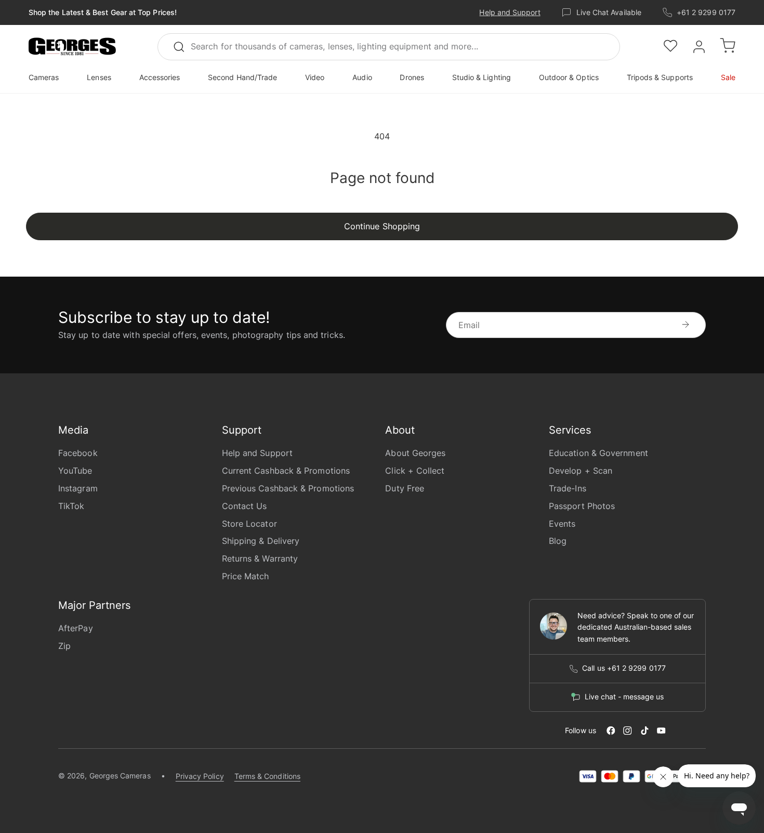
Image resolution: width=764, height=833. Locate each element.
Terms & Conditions (267, 776)
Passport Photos (582, 506)
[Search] (183, 46)
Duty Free (404, 488)
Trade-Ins (567, 488)
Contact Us (244, 506)
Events (562, 523)
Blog (558, 541)
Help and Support (509, 12)
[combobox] (388, 46)
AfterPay (75, 628)
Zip (64, 646)
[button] (72, 46)
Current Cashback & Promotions (286, 470)
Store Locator (249, 523)
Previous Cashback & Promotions (288, 488)
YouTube (75, 470)
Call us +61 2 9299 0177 (624, 668)
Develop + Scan (580, 470)
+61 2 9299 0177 (706, 12)
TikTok (71, 506)
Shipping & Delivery (261, 541)
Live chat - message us (624, 697)
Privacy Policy (200, 776)
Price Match (245, 576)
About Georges (415, 453)
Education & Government (598, 453)
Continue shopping (382, 226)
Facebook (78, 453)
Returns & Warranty (260, 558)
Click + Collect (414, 470)
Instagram (78, 488)
